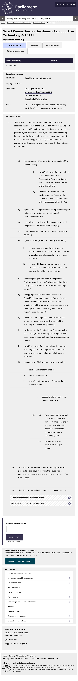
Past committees (14, 587)
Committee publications (17, 621)
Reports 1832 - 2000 (15, 611)
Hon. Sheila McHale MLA (36, 99)
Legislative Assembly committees (20, 578)
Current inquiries (14, 592)
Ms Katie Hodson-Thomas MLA (38, 92)
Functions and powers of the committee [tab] (27, 503)
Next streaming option (75, 18)
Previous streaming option (2, 18)
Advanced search (13, 542)
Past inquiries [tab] (52, 45)
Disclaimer (21, 656)
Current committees (15, 583)
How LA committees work (19, 561)
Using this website (38, 658)
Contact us (15, 658)
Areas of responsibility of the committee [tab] (27, 498)
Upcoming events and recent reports (22, 602)
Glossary (5, 658)
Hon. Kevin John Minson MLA (38, 78)
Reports (11, 606)
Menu (69, 5)
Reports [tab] (34, 45)
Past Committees (39, 23)
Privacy (12, 656)
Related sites (53, 658)
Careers (25, 658)
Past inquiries (13, 597)
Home (59, 4)
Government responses (17, 616)
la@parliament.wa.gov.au (16, 643)
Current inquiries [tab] (14, 45)
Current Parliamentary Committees (19, 23)
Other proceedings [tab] (15, 51)
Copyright (32, 656)
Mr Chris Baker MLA (34, 95)
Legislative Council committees (19, 573)
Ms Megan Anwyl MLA (34, 88)
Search (12, 537)
